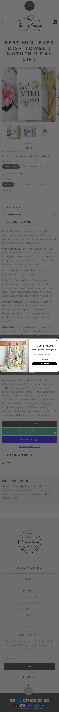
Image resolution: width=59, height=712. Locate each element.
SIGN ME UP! (44, 363)
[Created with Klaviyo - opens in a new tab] (29, 373)
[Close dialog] (57, 340)
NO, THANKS (44, 359)
